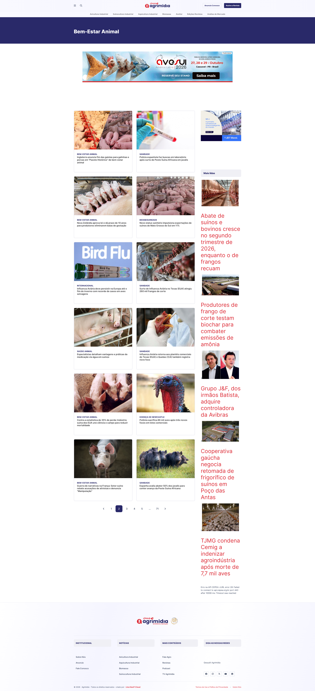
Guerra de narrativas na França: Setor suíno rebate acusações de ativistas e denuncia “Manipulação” (100, 488)
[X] (219, 673)
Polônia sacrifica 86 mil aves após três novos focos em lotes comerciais (163, 421)
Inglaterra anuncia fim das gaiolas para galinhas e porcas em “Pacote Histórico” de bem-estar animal (103, 160)
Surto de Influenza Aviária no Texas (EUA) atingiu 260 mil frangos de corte (166, 290)
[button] (81, 5)
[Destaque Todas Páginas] (157, 67)
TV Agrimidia (168, 674)
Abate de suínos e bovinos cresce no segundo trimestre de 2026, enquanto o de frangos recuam (220, 242)
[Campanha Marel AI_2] (221, 126)
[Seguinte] (165, 508)
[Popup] (75, 5)
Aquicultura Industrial (129, 663)
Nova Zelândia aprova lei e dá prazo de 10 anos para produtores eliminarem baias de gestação (101, 224)
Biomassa (123, 668)
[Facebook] (206, 673)
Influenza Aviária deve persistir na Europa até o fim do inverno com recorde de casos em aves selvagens (102, 291)
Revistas (166, 663)
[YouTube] (225, 673)
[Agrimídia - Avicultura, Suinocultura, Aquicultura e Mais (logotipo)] (157, 5)
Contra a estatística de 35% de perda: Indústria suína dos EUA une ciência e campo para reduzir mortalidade (102, 423)
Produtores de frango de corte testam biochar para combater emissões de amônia (219, 324)
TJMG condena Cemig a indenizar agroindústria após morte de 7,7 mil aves (220, 557)
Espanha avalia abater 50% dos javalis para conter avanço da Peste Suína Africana (162, 487)
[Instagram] (212, 673)
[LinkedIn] (232, 673)
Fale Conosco (82, 668)
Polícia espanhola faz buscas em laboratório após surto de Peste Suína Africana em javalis (164, 158)
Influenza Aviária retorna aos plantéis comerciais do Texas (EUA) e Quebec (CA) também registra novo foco (165, 357)
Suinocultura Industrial (130, 674)
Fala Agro (166, 657)
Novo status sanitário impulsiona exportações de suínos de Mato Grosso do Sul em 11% (166, 224)
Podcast (166, 668)
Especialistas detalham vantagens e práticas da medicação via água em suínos (102, 355)
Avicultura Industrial (128, 657)
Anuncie (80, 663)
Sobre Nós (81, 657)
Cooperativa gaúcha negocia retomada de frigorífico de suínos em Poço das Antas (217, 474)
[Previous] (103, 508)
